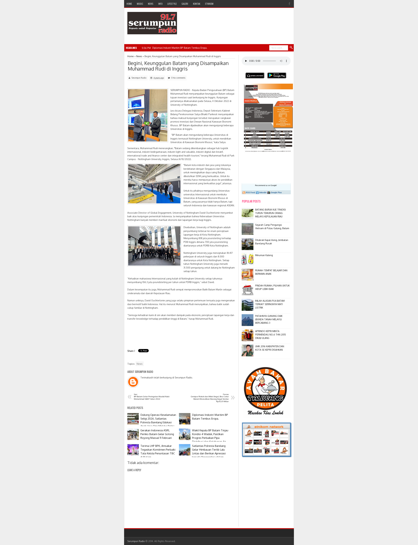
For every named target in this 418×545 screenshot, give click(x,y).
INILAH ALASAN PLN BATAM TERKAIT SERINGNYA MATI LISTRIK (270, 304)
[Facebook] (290, 3)
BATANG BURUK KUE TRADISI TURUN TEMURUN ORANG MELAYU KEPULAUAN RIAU (270, 213)
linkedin (262, 192)
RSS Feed (250, 192)
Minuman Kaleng (264, 255)
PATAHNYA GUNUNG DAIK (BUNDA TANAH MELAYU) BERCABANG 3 (268, 319)
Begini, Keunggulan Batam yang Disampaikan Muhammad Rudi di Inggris (178, 65)
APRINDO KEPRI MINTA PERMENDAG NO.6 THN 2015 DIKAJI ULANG (270, 334)
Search (291, 47)
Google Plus (276, 192)
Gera (154, 47)
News (140, 363)
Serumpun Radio (136, 541)
